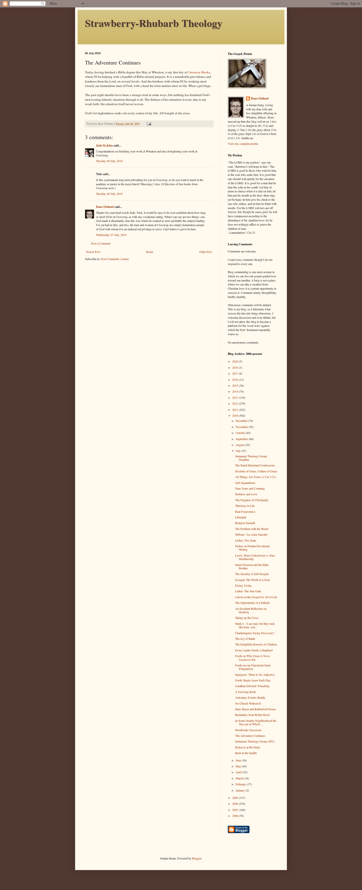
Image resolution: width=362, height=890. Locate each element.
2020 (235, 361)
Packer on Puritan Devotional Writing (252, 547)
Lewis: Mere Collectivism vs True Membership (255, 557)
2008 (235, 804)
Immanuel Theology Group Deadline (251, 457)
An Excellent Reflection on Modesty (250, 610)
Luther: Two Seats (245, 540)
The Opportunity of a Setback (252, 603)
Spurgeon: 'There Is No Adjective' (255, 674)
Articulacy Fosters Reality (250, 697)
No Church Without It (248, 703)
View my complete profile (243, 144)
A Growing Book (245, 692)
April (239, 772)
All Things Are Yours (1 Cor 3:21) (255, 477)
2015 (235, 385)
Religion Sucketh (245, 523)
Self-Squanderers (245, 483)
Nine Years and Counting (250, 488)
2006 (235, 816)
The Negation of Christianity (251, 500)
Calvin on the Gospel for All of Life (256, 597)
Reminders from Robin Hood (252, 715)
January (241, 790)
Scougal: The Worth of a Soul (252, 580)
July (238, 451)
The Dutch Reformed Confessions (255, 465)
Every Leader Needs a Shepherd (254, 650)
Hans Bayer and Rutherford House (255, 709)
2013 (235, 397)
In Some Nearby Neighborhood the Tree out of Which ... (255, 722)
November (242, 427)
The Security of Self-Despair (252, 574)
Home (149, 252)
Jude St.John (104, 145)
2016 (235, 379)
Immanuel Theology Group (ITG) (255, 741)
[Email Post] (149, 123)
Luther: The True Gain (248, 591)
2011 (235, 410)
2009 (235, 798)
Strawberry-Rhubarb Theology (153, 22)
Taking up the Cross (247, 618)
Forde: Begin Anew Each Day (252, 680)
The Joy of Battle (245, 639)
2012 (235, 403)
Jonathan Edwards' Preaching (252, 686)
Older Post (205, 252)
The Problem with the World (251, 529)
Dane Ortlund (105, 207)
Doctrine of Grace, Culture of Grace (256, 471)
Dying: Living (243, 585)
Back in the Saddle (246, 753)
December (242, 421)
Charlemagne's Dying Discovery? (254, 633)
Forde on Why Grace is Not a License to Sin (252, 657)
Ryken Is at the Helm (247, 747)
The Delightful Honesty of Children (256, 644)
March (240, 778)
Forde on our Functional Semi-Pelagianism (253, 667)
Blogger (196, 858)
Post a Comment (100, 243)
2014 (235, 391)
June (239, 760)
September (242, 439)
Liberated (240, 517)
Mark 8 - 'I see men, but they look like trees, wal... (255, 625)
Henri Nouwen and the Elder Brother (252, 566)
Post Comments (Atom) (115, 259)
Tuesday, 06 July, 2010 (109, 161)
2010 (235, 415)
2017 (235, 373)
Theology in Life (245, 506)
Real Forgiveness (245, 511)
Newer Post (93, 252)
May (239, 766)
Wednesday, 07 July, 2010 (111, 235)
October (241, 433)
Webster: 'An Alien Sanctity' (251, 534)
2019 (235, 367)
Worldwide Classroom (248, 730)
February (241, 784)
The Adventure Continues (250, 736)
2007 (235, 810)
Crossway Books (199, 72)
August (240, 445)
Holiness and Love (246, 494)
